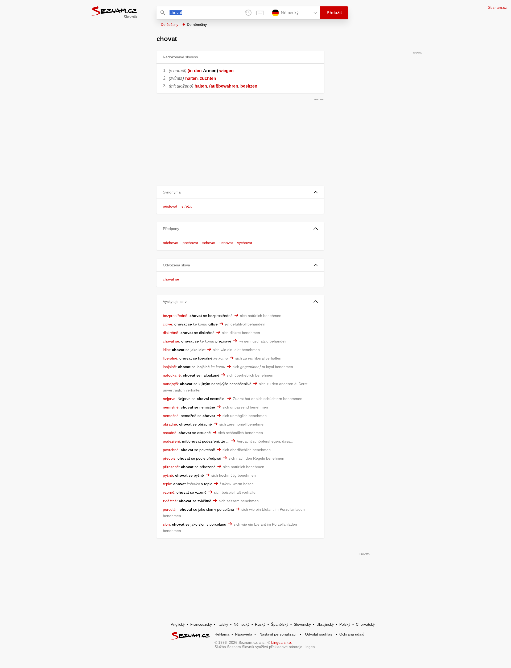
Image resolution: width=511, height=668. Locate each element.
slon (166, 524)
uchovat (226, 243)
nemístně (171, 407)
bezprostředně (175, 316)
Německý (241, 624)
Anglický (178, 624)
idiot (166, 350)
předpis (169, 458)
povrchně (171, 450)
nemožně (171, 416)
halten (191, 78)
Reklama (222, 634)
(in (190, 70)
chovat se (171, 279)
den (198, 70)
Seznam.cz (497, 7)
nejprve (169, 399)
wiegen (226, 70)
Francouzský (201, 624)
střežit (187, 206)
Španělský (279, 624)
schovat (208, 243)
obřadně (170, 424)
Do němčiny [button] (197, 24)
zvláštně (170, 501)
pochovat (190, 243)
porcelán (170, 509)
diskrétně (170, 333)
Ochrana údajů (351, 634)
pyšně (168, 475)
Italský (222, 624)
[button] (240, 192)
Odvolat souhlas (318, 634)
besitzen (248, 86)
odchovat (170, 243)
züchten (208, 78)
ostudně (169, 433)
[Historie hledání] (248, 12)
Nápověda (243, 634)
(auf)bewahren (223, 86)
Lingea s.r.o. (281, 642)
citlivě (167, 324)
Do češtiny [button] (169, 24)
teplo (167, 484)
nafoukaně (172, 375)
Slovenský (302, 624)
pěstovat (170, 206)
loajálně (169, 367)
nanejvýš (170, 384)
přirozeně (171, 467)
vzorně (168, 492)
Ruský (260, 624)
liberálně (170, 358)
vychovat (244, 243)
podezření (171, 441)
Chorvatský (365, 624)
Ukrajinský (325, 624)
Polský (344, 624)
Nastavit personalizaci (277, 634)
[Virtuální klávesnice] (260, 12)
